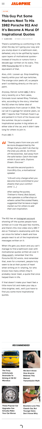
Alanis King (8, 39)
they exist (7, 255)
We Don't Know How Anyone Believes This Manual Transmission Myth (31, 376)
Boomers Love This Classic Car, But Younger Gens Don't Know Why (31, 409)
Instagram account (26, 218)
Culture (5, 11)
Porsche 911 (13, 66)
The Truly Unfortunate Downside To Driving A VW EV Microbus (9, 376)
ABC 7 (27, 92)
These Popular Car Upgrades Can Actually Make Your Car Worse (10, 409)
